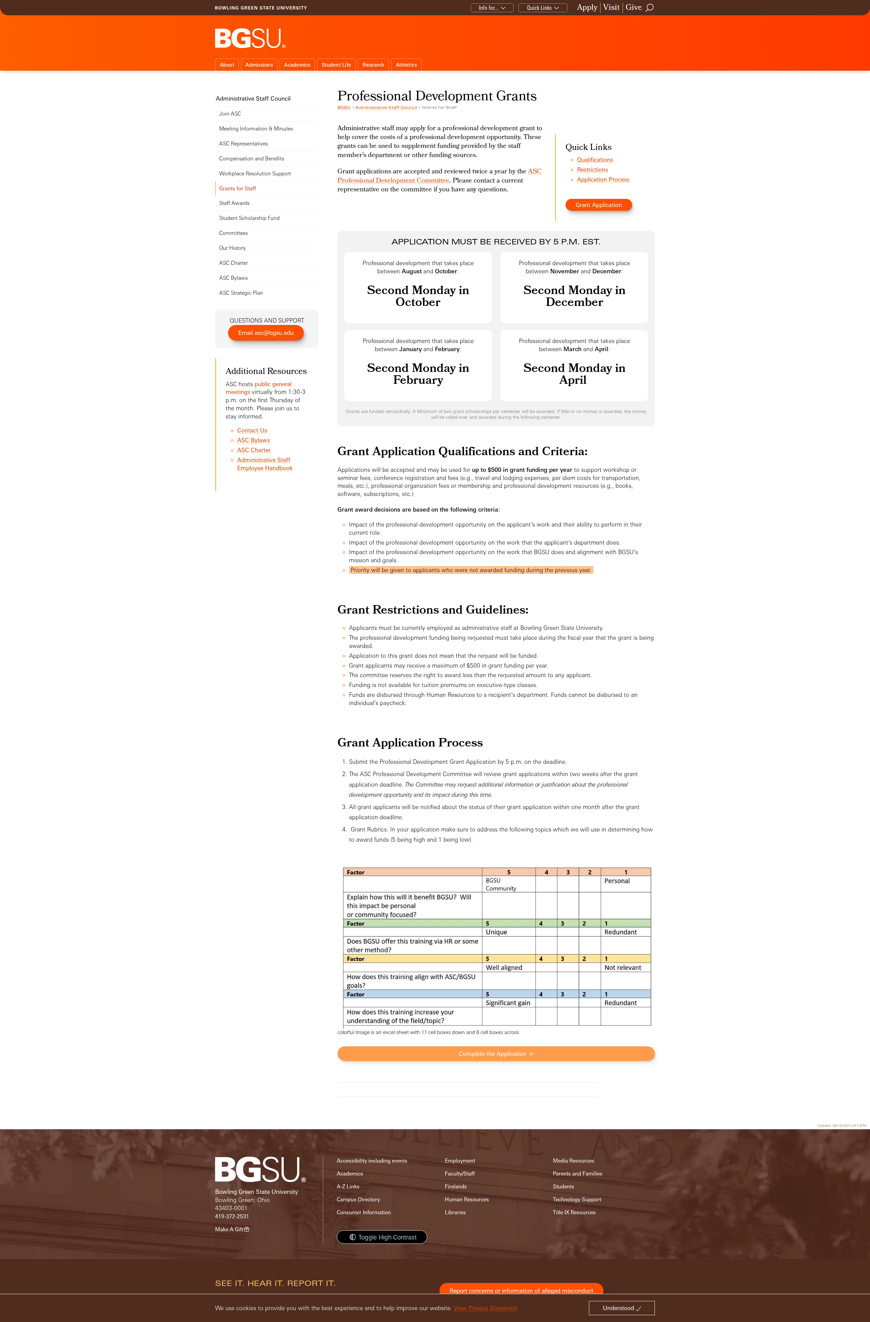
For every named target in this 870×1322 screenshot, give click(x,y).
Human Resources (467, 1199)
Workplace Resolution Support (255, 173)
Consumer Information (364, 1212)
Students (563, 1186)
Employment (460, 1160)
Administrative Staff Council (386, 107)
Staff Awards (234, 203)
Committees (233, 233)
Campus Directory (358, 1199)
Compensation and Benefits (251, 158)
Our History (232, 248)
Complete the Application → (496, 1053)
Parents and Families (578, 1173)
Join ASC (230, 113)
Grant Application (599, 204)
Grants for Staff (237, 188)
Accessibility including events (372, 1160)
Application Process (603, 179)
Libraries (455, 1212)
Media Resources (573, 1160)
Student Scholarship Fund (249, 218)
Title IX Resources (574, 1212)
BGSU (344, 107)
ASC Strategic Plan (241, 293)
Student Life (336, 65)
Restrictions (592, 169)
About (227, 65)
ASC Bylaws (233, 278)
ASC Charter (233, 263)
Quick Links (539, 7)
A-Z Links (348, 1186)
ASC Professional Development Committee (439, 176)
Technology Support (577, 1199)
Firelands (456, 1186)
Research (374, 65)
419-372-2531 (232, 1216)
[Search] (650, 7)
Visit (611, 8)
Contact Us (252, 430)
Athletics (406, 65)
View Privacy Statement (486, 1307)
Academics (297, 65)
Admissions (259, 65)
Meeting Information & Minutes (256, 128)
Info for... (489, 7)
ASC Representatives (243, 143)
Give (634, 8)
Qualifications (595, 159)
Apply (587, 8)
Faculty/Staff (460, 1173)
